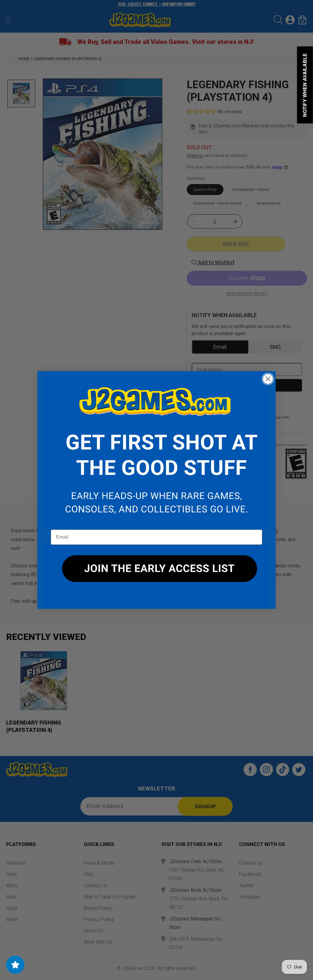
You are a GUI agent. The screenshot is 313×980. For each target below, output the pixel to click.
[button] (156, 450)
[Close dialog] (268, 379)
